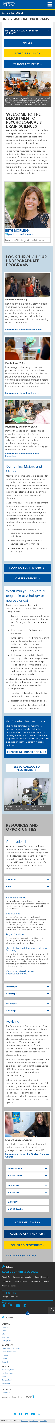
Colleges (5, 1355)
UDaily (4, 1334)
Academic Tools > (27, 1222)
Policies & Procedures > (28, 1245)
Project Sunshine (15, 934)
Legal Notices (34, 1421)
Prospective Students (22, 1277)
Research (5, 1362)
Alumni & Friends (9, 1286)
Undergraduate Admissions (11, 1348)
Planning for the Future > (27, 567)
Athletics (4, 1330)
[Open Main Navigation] (50, 4)
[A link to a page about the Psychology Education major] (27, 412)
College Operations (10, 1296)
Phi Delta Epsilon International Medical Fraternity (26, 949)
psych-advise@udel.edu (20, 234)
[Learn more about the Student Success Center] (27, 1124)
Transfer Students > (27, 64)
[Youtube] (33, 1415)
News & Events (21, 1281)
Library (4, 1358)
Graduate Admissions (9, 1352)
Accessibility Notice (8, 1370)
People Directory (7, 1373)
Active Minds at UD (16, 897)
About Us (5, 1277)
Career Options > (27, 578)
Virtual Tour (6, 1337)
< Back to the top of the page (21, 1255)
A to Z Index (6, 1383)
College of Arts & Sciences (20, 1271)
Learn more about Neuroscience (23, 329)
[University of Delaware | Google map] (33, 1397)
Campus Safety (7, 1380)
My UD (4, 1376)
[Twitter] (39, 1415)
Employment (6, 1341)
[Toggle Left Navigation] (48, 30)
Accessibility (43, 1421)
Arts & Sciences (13, 12)
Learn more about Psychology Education (22, 454)
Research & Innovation (40, 1281)
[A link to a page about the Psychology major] (27, 348)
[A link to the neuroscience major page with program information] (27, 285)
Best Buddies (13, 913)
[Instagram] (14, 1415)
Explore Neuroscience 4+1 (25, 752)
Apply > (27, 42)
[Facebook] (20, 1415)
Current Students (41, 1277)
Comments (24, 1421)
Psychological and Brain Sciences (21, 32)
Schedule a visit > (27, 53)
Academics (6, 1281)
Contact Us (6, 1392)
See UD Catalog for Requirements (27, 768)
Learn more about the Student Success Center (27, 1155)
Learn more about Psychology (22, 393)
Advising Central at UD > (27, 1233)
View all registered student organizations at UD (20, 972)
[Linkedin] (26, 1415)
